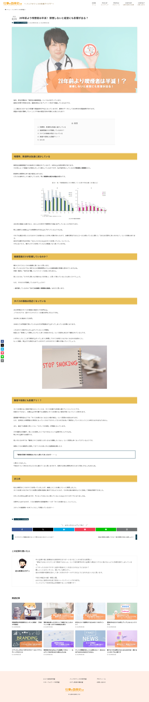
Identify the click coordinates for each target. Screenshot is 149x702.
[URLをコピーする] (127, 529)
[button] (22, 529)
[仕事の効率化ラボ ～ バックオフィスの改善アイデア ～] (12, 4)
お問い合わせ (101, 682)
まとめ (42, 140)
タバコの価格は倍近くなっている (51, 133)
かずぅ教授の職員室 (76, 682)
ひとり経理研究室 (49, 679)
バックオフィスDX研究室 (20, 23)
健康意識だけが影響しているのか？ (52, 130)
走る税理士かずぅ (22, 571)
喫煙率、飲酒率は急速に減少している (53, 127)
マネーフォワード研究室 (51, 682)
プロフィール (101, 679)
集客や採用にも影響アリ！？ (50, 137)
